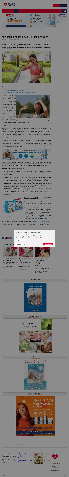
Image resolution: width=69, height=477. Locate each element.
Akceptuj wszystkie (48, 244)
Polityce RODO (39, 237)
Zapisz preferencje (21, 244)
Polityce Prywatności (30, 237)
